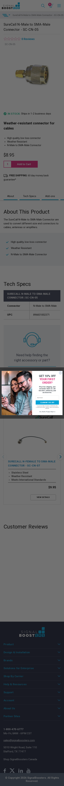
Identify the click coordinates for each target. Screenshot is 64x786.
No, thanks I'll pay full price (47, 411)
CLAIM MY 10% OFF (47, 402)
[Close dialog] (60, 372)
